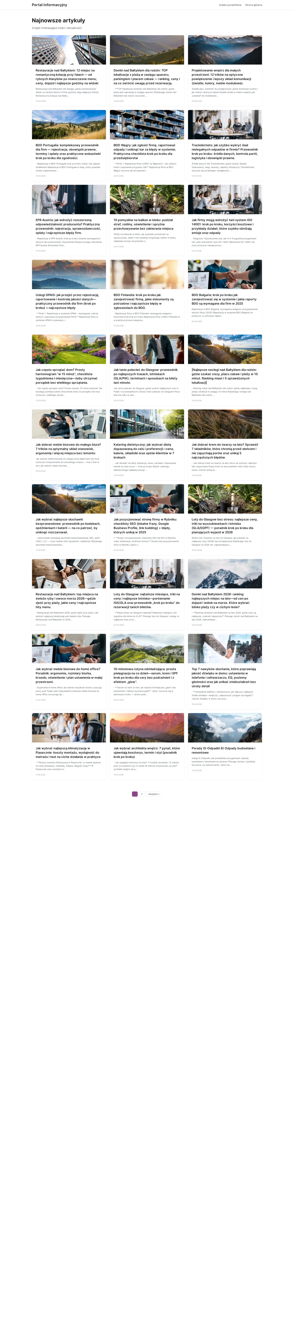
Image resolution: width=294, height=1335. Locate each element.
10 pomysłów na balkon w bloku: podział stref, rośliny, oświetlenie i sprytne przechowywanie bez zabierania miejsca (143, 224)
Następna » (154, 794)
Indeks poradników (230, 4)
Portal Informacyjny (49, 5)
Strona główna (253, 4)
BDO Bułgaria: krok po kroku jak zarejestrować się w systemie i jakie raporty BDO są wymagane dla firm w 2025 (224, 299)
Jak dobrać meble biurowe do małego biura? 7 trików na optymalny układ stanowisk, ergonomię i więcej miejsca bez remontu (68, 449)
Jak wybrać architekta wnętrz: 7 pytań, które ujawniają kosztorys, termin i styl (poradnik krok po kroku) (147, 752)
